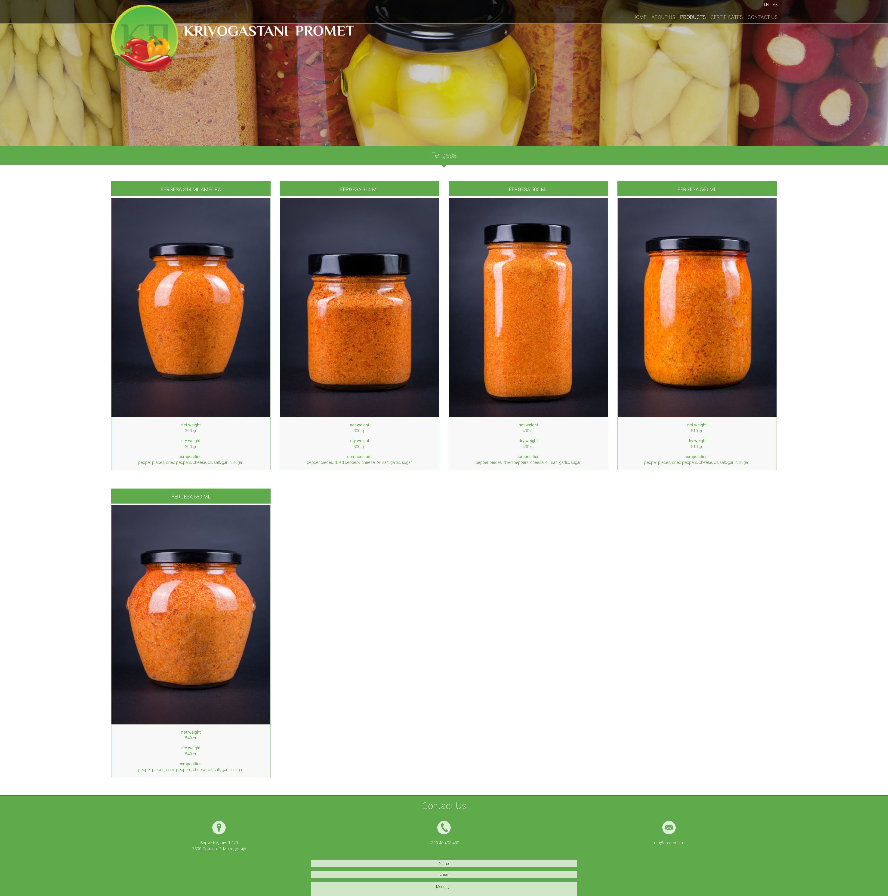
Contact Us (763, 17)
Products (693, 17)
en (766, 4)
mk (775, 4)
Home (639, 17)
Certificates (727, 17)
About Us (663, 17)
